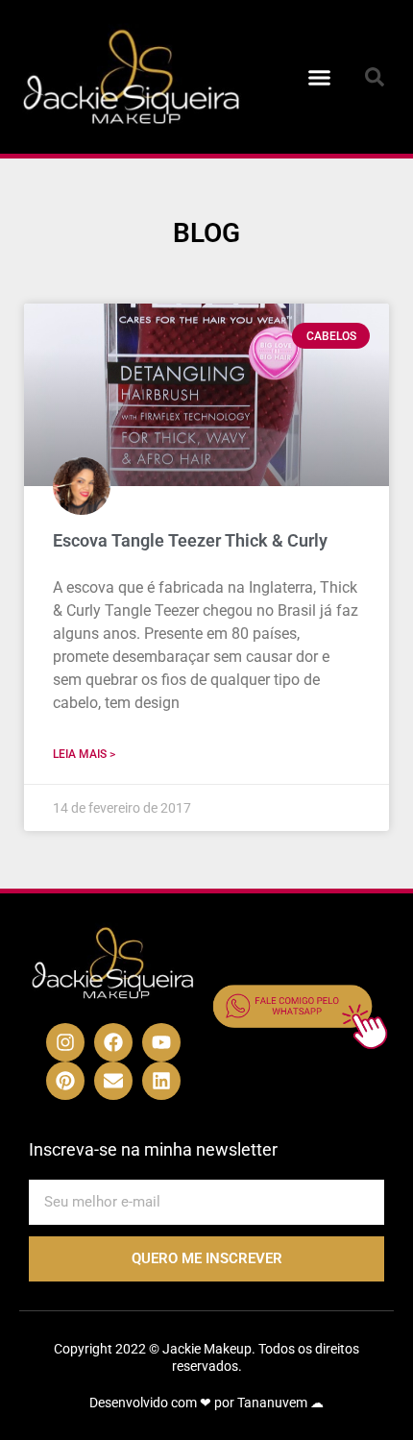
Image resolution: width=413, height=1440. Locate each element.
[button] (320, 77)
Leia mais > (84, 754)
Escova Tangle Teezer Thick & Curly (190, 540)
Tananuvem (272, 1402)
